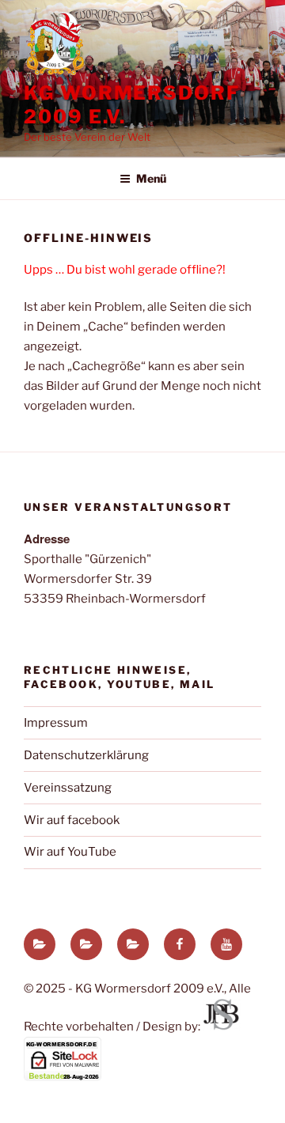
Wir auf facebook (72, 820)
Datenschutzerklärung (86, 755)
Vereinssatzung (68, 788)
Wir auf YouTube (70, 852)
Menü (151, 178)
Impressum (56, 723)
